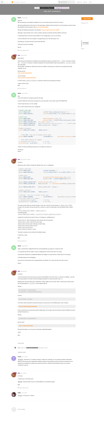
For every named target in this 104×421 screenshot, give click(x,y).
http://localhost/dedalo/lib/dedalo (27, 77)
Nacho (21, 359)
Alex (21, 395)
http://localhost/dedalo (41, 27)
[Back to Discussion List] (2, 2)
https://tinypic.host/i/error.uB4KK (50, 30)
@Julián (20, 382)
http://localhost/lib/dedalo (25, 73)
